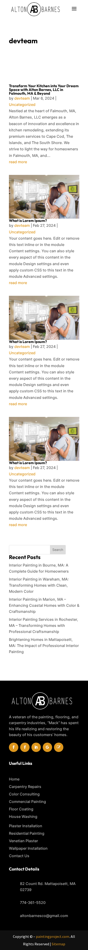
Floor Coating (21, 809)
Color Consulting (24, 794)
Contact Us (19, 855)
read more (18, 161)
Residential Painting (26, 833)
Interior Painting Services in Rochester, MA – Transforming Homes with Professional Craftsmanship (43, 625)
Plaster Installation (25, 826)
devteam (22, 98)
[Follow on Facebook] (13, 747)
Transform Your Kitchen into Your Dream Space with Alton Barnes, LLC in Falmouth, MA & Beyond (44, 89)
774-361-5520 (33, 902)
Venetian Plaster (23, 840)
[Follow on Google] (47, 747)
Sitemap (58, 944)
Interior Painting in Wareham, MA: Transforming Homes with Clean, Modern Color (39, 585)
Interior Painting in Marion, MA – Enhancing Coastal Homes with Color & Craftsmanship (44, 605)
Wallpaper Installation (28, 848)
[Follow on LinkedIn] (36, 747)
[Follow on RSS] (58, 747)
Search (57, 550)
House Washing (23, 816)
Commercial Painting (27, 801)
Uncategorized (22, 104)
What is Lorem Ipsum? (28, 220)
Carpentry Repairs (25, 786)
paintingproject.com (52, 936)
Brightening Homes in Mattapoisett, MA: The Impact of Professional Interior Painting (44, 645)
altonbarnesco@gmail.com (44, 915)
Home (14, 779)
